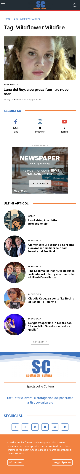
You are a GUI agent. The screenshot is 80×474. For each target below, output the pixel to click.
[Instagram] (25, 427)
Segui (40, 119)
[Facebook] (15, 427)
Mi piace (15, 119)
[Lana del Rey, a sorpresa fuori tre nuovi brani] (40, 58)
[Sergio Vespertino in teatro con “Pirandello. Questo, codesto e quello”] (14, 324)
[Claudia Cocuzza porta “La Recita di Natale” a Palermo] (14, 298)
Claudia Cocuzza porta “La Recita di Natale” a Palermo (51, 300)
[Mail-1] (64, 427)
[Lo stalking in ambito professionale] (14, 220)
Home (7, 18)
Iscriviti (64, 119)
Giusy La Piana (12, 99)
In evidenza (11, 84)
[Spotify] (54, 427)
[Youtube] (45, 427)
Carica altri (38, 341)
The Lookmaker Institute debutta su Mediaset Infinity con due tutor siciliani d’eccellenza (51, 274)
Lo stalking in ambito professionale (42, 222)
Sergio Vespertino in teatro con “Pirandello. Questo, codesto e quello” (50, 326)
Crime (31, 216)
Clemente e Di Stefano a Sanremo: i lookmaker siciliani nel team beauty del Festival (51, 248)
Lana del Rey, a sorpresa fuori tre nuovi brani (37, 91)
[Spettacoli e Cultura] (40, 5)
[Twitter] (35, 427)
